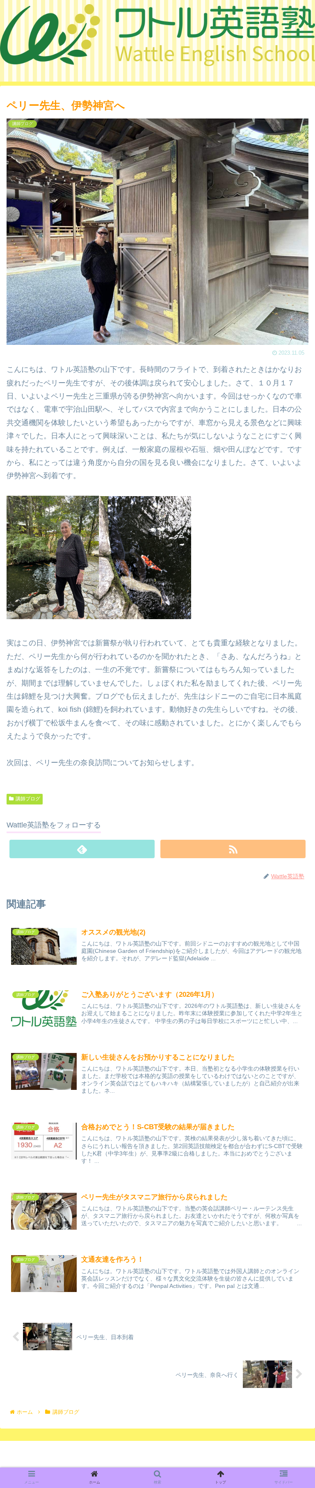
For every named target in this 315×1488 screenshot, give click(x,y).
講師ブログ (28, 799)
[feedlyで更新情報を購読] (81, 849)
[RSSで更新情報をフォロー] (232, 849)
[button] (290, 985)
